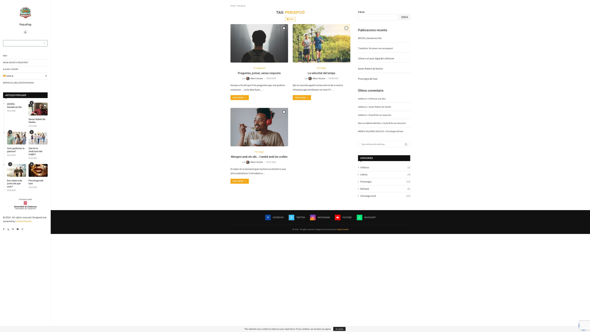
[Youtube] (17, 229)
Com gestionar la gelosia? (15, 150)
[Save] (45, 105)
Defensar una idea (377, 98)
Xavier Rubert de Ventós (37, 121)
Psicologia (385, 181)
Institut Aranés (23, 221)
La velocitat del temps (321, 73)
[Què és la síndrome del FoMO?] (38, 138)
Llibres (385, 174)
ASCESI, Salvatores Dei (14, 105)
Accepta (339, 329)
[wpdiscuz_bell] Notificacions (18, 83)
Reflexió (385, 188)
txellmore (362, 98)
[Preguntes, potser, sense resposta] (259, 43)
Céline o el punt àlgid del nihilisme (376, 58)
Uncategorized (385, 195)
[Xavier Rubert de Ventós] (38, 109)
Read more (238, 98)
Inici (5, 56)
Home (233, 5)
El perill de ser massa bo (380, 115)
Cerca (361, 11)
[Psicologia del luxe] (38, 170)
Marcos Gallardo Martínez (369, 123)
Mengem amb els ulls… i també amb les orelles (259, 156)
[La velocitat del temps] (321, 43)
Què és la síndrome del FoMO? (35, 151)
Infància (385, 167)
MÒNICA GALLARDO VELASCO (371, 131)
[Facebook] (4, 229)
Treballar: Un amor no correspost (375, 48)
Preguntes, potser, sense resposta (259, 73)
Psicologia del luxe (36, 182)
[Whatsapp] (22, 229)
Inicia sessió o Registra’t (15, 62)
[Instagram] (13, 229)
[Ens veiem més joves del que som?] (16, 170)
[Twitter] (8, 229)
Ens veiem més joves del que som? (14, 183)
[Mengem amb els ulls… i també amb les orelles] (259, 127)
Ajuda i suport (10, 69)
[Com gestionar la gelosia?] (16, 138)
